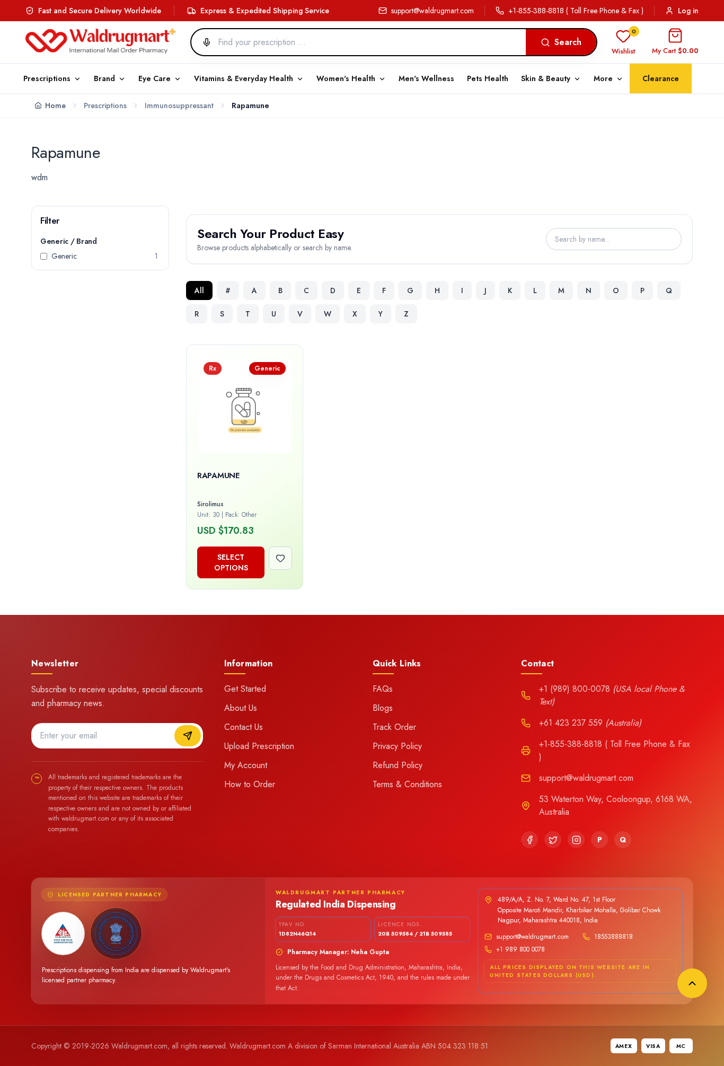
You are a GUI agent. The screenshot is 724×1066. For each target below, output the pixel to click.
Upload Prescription (259, 746)
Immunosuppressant (179, 105)
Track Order (394, 727)
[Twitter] (552, 839)
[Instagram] (576, 839)
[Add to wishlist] (280, 558)
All (199, 290)
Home (55, 105)
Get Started (245, 689)
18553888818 (613, 936)
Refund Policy (397, 765)
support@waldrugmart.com (432, 10)
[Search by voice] (202, 42)
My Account (245, 765)
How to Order (249, 784)
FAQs (383, 689)
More (603, 78)
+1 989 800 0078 (520, 949)
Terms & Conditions (407, 784)
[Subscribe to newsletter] (187, 735)
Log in (688, 10)
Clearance (660, 78)
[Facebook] (529, 839)
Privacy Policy (397, 746)
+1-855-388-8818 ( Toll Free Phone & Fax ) (575, 10)
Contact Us (243, 727)
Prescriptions (105, 105)
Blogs (383, 708)
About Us (240, 708)
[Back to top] (692, 983)
